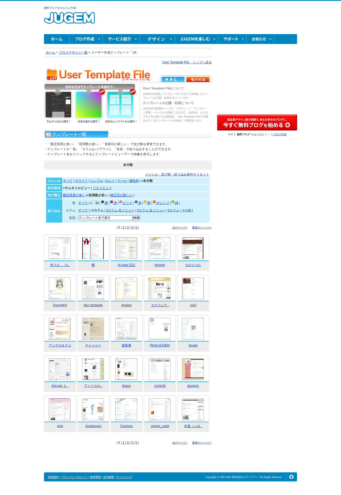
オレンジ (162, 203)
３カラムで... (160, 305)
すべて (67, 181)
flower (126, 386)
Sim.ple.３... (60, 386)
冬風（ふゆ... (193, 426)
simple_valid (160, 426)
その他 (186, 210)
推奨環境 (95, 477)
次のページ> (179, 227)
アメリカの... (93, 386)
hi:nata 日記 (126, 265)
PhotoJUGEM (160, 345)
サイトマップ (124, 477)
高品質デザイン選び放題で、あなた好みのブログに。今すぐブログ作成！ (257, 122)
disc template (93, 305)
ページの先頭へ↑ (291, 476)
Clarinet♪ (126, 426)
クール (122, 181)
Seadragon (93, 426)
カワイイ (81, 181)
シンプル (96, 181)
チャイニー (93, 345)
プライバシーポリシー (74, 477)
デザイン (157, 39)
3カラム (173, 210)
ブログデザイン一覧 (73, 52)
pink (60, 426)
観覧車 (126, 345)
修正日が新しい (121, 195)
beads (193, 345)
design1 (193, 386)
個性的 (134, 181)
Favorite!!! (60, 305)
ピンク (127, 203)
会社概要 (108, 477)
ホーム (57, 39)
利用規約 (53, 477)
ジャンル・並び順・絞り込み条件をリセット (177, 174)
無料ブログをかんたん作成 (60, 7)
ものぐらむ (193, 265)
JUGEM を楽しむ (196, 39)
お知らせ (260, 39)
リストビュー (102, 188)
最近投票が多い (74, 195)
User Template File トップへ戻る (187, 62)
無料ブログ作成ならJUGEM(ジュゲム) (69, 21)
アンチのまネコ (60, 345)
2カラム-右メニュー (120, 210)
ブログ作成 (86, 39)
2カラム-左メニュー (151, 210)
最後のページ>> (201, 227)
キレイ (110, 181)
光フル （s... (60, 265)
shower (160, 265)
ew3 (193, 305)
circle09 (160, 386)
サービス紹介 (121, 39)
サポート (232, 39)
